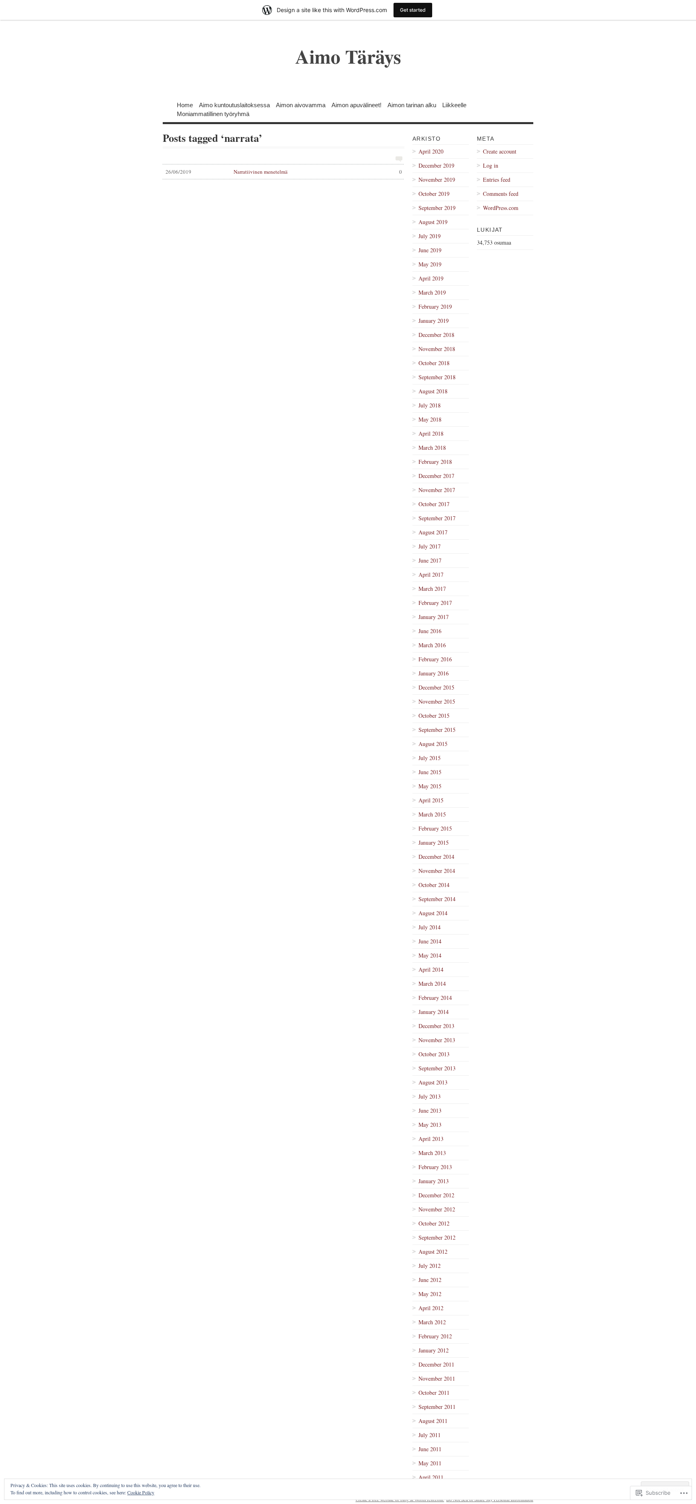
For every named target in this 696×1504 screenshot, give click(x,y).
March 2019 (432, 292)
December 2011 (436, 1364)
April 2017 (430, 574)
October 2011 (434, 1392)
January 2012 (433, 1350)
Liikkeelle (454, 104)
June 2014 (429, 941)
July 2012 (429, 1265)
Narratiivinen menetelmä (284, 171)
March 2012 (432, 1322)
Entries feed (496, 179)
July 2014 (429, 927)
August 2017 (432, 532)
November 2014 (436, 871)
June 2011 (429, 1449)
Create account (499, 151)
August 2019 (432, 222)
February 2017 (435, 603)
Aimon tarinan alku (411, 104)
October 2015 (434, 715)
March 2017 (432, 588)
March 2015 (432, 814)
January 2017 (433, 617)
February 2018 (435, 461)
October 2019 (434, 193)
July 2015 (429, 758)
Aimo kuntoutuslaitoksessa (234, 104)
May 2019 (429, 264)
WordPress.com (500, 208)
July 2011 (429, 1435)
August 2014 (432, 913)
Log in (490, 165)
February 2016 (435, 659)
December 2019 (436, 165)
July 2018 (429, 405)
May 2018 (429, 419)
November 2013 (436, 1040)
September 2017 (437, 518)
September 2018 (437, 377)
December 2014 (436, 856)
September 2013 (437, 1068)
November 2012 (436, 1209)
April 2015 (430, 800)
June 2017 (429, 560)
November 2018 (436, 349)
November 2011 (436, 1378)
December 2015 (436, 687)
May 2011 (429, 1463)
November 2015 (436, 701)
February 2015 (435, 828)
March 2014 (432, 983)
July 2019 (429, 236)
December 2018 (436, 335)
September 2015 (437, 729)
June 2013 (429, 1110)
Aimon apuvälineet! (356, 104)
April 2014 (430, 969)
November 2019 (436, 179)
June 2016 (429, 631)
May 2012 (429, 1294)
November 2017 (436, 490)
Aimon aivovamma (300, 104)
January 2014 (433, 1012)
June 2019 (429, 250)
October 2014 (434, 885)
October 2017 (434, 504)
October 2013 (434, 1054)
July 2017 (429, 546)
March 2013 (432, 1153)
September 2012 (437, 1237)
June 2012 (429, 1280)
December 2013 (436, 1026)
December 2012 (436, 1195)
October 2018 (434, 363)
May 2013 (429, 1124)
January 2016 (433, 673)
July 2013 (429, 1096)
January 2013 (433, 1181)
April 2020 (430, 151)
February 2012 (435, 1336)
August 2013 (432, 1082)
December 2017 (436, 476)
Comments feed (500, 193)
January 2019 (433, 320)
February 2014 (435, 997)
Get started (413, 10)
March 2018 (432, 447)
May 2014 (429, 955)
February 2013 (435, 1167)
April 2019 (430, 278)
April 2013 (430, 1139)
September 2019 (437, 208)
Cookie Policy (140, 1492)
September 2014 (437, 899)
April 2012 (430, 1308)
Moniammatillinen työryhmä (213, 113)
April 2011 (430, 1477)
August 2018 (432, 391)
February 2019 (435, 306)
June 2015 (429, 772)
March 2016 (432, 645)
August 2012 (432, 1251)
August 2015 (432, 744)
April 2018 (430, 433)
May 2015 (429, 786)
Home (185, 104)
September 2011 (437, 1407)
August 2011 (432, 1421)
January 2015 (433, 842)
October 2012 (434, 1223)
